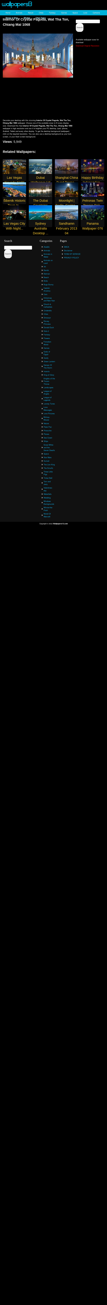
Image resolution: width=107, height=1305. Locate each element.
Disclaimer (68, 250)
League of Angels (48, 392)
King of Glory (49, 374)
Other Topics (41, 17)
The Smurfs (48, 468)
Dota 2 (46, 331)
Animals (19, 12)
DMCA (66, 247)
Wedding (47, 497)
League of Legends (48, 398)
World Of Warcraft (47, 515)
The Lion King (49, 464)
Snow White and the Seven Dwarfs (49, 447)
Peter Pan (48, 427)
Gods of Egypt (47, 353)
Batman (47, 273)
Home (8, 12)
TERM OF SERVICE (72, 254)
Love (85, 12)
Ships (46, 441)
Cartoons (96, 12)
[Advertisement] (53, 98)
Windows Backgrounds (49, 502)
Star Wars (48, 457)
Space (75, 12)
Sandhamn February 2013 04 (66, 228)
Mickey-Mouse (47, 418)
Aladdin (47, 247)
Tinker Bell (48, 478)
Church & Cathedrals (48, 305)
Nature (30, 12)
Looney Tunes (49, 403)
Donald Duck (49, 327)
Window (27, 17)
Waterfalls (48, 494)
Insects (47, 371)
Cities (41, 12)
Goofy (46, 358)
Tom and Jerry (47, 483)
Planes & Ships (12, 17)
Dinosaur (47, 317)
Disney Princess (47, 322)
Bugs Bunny (49, 284)
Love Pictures (49, 413)
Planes (46, 434)
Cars (45, 294)
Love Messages (48, 408)
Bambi (46, 270)
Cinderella (48, 310)
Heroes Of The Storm (48, 366)
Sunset (46, 461)
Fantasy (52, 12)
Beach (46, 277)
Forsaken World (47, 343)
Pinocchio (48, 430)
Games (64, 12)
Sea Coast (48, 437)
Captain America (47, 289)
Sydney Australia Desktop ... (40, 228)
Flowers (47, 338)
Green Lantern (49, 361)
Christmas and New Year (49, 299)
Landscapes (48, 387)
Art (45, 266)
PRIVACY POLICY (71, 257)
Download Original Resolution (87, 45)
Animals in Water (48, 255)
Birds (46, 280)
